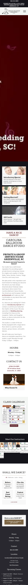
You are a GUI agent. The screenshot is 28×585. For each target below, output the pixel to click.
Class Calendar (14, 402)
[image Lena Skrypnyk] (22, 445)
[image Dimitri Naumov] (14, 444)
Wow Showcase (17, 578)
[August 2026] (14, 414)
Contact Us (14, 361)
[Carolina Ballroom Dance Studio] (11, 11)
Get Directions (14, 565)
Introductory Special (14, 305)
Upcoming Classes (14, 569)
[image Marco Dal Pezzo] (18, 444)
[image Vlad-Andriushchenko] (10, 444)
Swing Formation (7, 582)
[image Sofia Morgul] (18, 450)
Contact (14, 546)
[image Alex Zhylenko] (6, 444)
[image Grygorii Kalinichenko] (14, 450)
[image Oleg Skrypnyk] (22, 450)
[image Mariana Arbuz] (10, 450)
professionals (6, 295)
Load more (14, 502)
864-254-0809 (14, 366)
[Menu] (24, 11)
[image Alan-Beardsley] (6, 450)
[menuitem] (14, 1)
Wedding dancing (16, 311)
